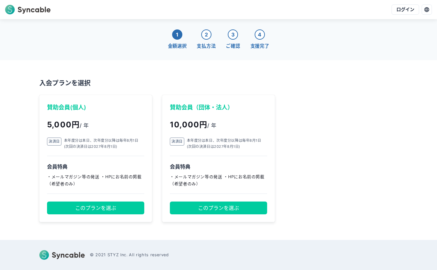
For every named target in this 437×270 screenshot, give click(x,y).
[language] (427, 9)
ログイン (405, 9)
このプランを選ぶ (95, 208)
